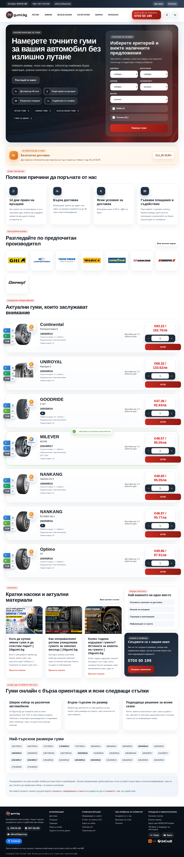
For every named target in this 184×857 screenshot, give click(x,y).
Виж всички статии (109, 599)
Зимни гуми (41, 111)
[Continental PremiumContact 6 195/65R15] (92, 336)
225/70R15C (66, 753)
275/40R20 (17, 767)
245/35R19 (143, 760)
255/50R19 (159, 760)
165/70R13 (32, 746)
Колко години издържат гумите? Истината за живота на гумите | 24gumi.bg (103, 646)
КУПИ (163, 347)
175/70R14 (80, 746)
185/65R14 (111, 746)
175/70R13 (48, 746)
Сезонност (146, 81)
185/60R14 (96, 746)
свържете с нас (112, 791)
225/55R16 (114, 753)
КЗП (82, 848)
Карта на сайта (88, 823)
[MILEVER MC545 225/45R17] (92, 448)
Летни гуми (20, 111)
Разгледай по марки (25, 80)
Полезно (113, 15)
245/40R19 (127, 760)
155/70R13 (17, 746)
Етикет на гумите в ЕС (92, 820)
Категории (83, 15)
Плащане (53, 820)
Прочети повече (17, 670)
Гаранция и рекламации (142, 616)
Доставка (159, 4)
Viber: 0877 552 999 (41, 4)
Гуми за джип (21, 118)
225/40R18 (48, 760)
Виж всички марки (166, 243)
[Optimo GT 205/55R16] (92, 561)
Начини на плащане (140, 609)
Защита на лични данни (59, 830)
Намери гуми (139, 128)
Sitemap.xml (87, 827)
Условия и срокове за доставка (146, 602)
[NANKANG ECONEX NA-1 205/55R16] (92, 523)
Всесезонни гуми (66, 111)
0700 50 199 (139, 660)
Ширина (114, 68)
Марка (113, 94)
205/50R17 (147, 753)
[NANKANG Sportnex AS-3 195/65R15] (92, 486)
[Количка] (175, 15)
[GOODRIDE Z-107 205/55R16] (92, 411)
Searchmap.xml (88, 830)
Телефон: (17, 4)
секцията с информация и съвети (68, 791)
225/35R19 (111, 760)
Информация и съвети (141, 624)
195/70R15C (49, 753)
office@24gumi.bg (62, 4)
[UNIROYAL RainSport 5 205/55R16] (92, 373)
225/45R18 (64, 760)
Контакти (172, 4)
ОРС (75, 848)
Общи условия (55, 827)
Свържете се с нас (123, 816)
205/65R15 (32, 753)
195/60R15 (159, 746)
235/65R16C (131, 753)
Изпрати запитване (141, 669)
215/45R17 (163, 753)
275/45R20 (32, 767)
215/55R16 (98, 753)
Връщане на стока (123, 820)
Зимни (48, 15)
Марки (99, 15)
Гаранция (53, 823)
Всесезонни (64, 15)
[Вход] (167, 15)
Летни (35, 15)
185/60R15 (127, 746)
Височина (145, 68)
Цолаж (113, 81)
